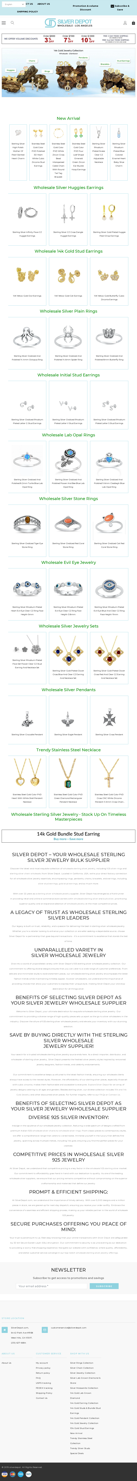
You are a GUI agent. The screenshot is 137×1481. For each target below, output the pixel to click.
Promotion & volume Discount (85, 8)
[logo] (68, 22)
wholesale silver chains (44, 1130)
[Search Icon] (12, 23)
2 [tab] (69, 94)
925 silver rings (114, 868)
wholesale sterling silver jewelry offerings (97, 1253)
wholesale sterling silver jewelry (79, 868)
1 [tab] (65, 94)
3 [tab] (73, 94)
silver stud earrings (48, 883)
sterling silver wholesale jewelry (53, 893)
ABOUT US (43, 4)
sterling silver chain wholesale (25, 873)
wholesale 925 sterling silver (104, 1168)
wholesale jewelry (76, 903)
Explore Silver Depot (98, 1084)
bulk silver (108, 898)
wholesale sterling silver (86, 898)
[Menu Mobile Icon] (4, 23)
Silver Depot (104, 1237)
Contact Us (114, 1094)
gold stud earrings (68, 883)
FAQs (102, 1094)
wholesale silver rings (70, 1130)
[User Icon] (125, 23)
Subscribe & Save (121, 8)
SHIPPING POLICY (27, 11)
